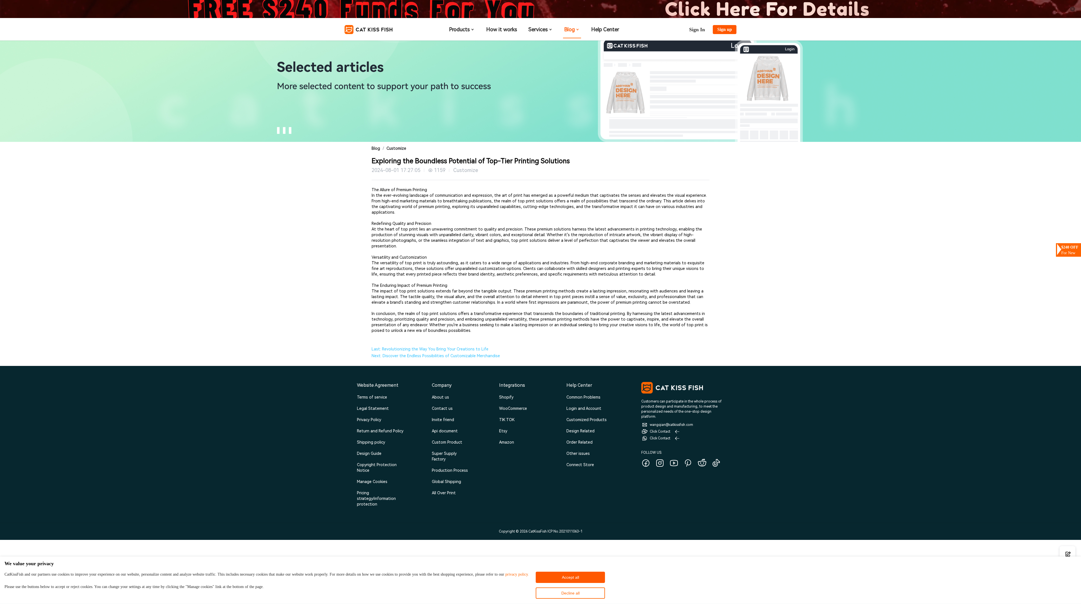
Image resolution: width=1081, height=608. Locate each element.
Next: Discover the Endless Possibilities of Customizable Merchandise (436, 356)
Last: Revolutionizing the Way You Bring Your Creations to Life (430, 349)
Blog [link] (376, 148)
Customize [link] (396, 148)
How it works (501, 29)
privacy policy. (517, 574)
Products (459, 29)
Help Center (605, 29)
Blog (569, 29)
